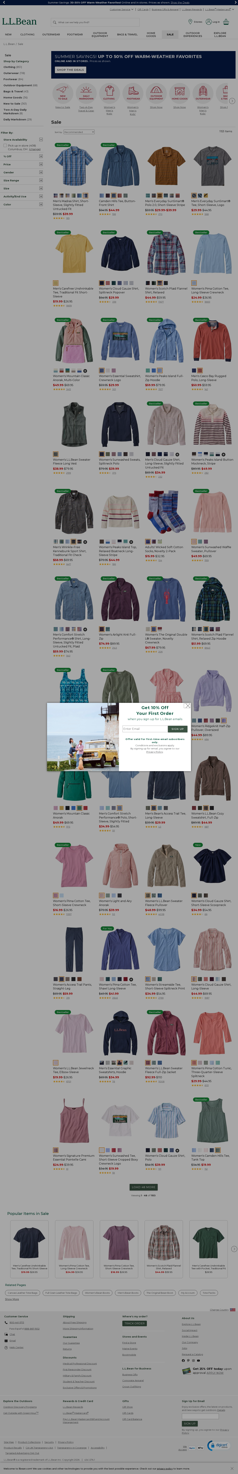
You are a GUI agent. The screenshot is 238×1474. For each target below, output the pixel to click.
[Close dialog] (187, 706)
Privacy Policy (154, 751)
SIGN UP (178, 729)
